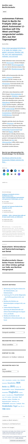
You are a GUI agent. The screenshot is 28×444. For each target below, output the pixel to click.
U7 (23, 406)
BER (18, 383)
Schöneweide (13, 403)
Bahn (18, 380)
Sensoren (15, 234)
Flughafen (13, 392)
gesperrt (4, 395)
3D (16, 228)
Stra (23, 403)
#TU (5, 67)
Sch (18, 401)
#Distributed (6, 102)
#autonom (9, 77)
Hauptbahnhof (19, 395)
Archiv (4, 369)
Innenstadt (19, 231)
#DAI (4, 104)
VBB (4, 409)
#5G (13, 140)
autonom (21, 228)
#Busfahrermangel (17, 69)
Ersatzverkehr (6, 389)
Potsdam (14, 399)
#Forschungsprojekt (18, 65)
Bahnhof (22, 380)
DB (20, 386)
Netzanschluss (21, 233)
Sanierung (14, 401)
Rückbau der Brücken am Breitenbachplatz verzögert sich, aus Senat (14, 303)
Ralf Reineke (7, 226)
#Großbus (5, 79)
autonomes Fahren (6, 228)
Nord (20, 397)
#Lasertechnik (14, 129)
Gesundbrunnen (10, 395)
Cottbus (17, 386)
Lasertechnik (5, 233)
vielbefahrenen (18, 236)
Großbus (14, 231)
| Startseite (5, 416)
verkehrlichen (11, 236)
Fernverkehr (5, 392)
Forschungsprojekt (6, 231)
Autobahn (14, 380)
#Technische (6, 83)
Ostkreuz (4, 399)
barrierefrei (4, 383)
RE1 (19, 399)
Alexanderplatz (8, 380)
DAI (12, 230)
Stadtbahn (18, 403)
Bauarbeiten (12, 383)
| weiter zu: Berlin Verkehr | (10, 420)
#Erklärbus (15, 96)
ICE (6, 397)
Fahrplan (12, 389)
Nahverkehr (15, 397)
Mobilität (9, 397)
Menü (4, 11)
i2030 (3, 397)
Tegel (15, 406)
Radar (3, 234)
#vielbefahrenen (7, 115)
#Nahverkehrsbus (15, 94)
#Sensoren (10, 123)
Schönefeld (5, 403)
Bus (13, 228)
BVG (12, 386)
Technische (20, 234)
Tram (19, 406)
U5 (21, 406)
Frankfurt (21, 392)
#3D (21, 129)
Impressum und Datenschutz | (11, 424)
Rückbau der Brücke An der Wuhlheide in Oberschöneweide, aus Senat (14, 318)
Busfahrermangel (6, 230)
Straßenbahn (7, 406)
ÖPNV (8, 409)
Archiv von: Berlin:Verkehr (8, 6)
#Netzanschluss (7, 142)
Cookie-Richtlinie (19, 437)
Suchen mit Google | (8, 427)
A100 (3, 380)
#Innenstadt (10, 62)
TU (24, 234)
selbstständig (9, 234)
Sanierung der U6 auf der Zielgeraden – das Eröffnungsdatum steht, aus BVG (15, 297)
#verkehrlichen (6, 113)
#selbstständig (9, 108)
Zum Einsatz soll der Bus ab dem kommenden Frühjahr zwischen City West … (13, 160)
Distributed (16, 230)
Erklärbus (22, 230)
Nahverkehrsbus (13, 233)
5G (17, 228)
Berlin (4, 387)
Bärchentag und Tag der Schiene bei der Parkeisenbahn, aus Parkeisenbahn (14, 291)
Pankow (9, 399)
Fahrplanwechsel (19, 389)
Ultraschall (4, 236)
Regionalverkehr (6, 401)
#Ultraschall (5, 129)
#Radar (11, 131)
